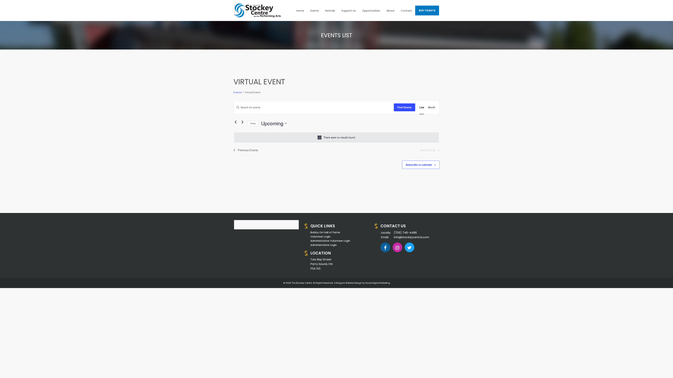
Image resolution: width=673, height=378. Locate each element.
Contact (406, 10)
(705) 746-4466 (405, 233)
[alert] (336, 137)
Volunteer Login (320, 236)
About (390, 10)
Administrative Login (323, 245)
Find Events (404, 107)
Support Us (348, 10)
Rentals (330, 10)
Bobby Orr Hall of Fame (325, 232)
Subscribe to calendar (419, 164)
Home (300, 10)
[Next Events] (242, 122)
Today (253, 123)
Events (314, 10)
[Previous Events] (235, 122)
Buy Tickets (427, 10)
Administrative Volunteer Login (330, 241)
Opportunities (371, 10)
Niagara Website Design (349, 282)
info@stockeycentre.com (411, 237)
